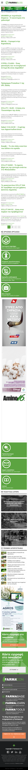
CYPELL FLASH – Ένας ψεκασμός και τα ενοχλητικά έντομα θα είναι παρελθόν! (13, 65)
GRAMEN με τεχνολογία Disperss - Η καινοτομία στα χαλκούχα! (13, 18)
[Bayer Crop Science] (14, 369)
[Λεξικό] (14, 482)
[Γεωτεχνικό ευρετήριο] (14, 242)
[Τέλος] (19, 227)
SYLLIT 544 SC (20, 216)
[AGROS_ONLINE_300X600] (12, 608)
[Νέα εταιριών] (14, 290)
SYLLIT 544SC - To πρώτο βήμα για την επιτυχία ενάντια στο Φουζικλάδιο (13, 167)
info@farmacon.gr (8, 687)
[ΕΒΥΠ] (14, 416)
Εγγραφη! (13, 645)
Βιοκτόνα (8, 76)
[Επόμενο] (15, 227)
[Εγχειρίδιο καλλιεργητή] (14, 274)
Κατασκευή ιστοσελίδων (10, 763)
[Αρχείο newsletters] (14, 466)
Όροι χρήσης (20, 768)
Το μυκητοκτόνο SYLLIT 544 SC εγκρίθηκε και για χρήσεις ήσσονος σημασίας (13, 187)
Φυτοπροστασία (10, 34)
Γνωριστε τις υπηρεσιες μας (14, 734)
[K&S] (14, 8)
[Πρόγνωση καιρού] (14, 449)
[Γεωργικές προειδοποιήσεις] (14, 258)
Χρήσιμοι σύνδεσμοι (10, 768)
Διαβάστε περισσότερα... (7, 36)
